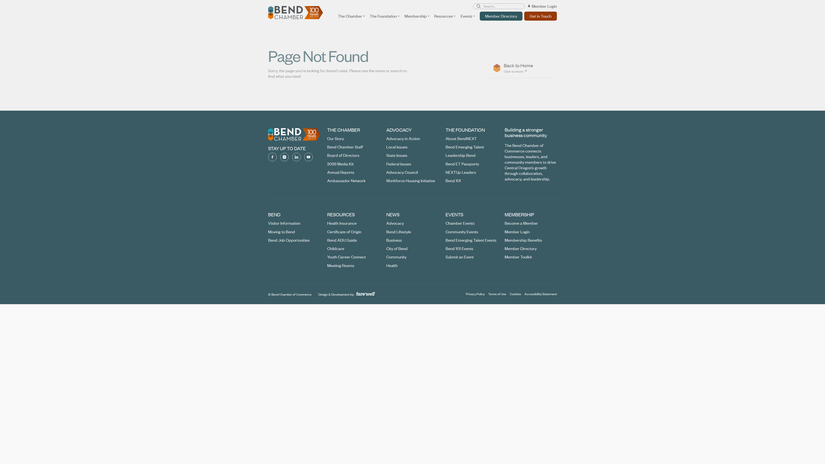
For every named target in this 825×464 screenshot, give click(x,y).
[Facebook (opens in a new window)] (272, 157)
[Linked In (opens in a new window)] (296, 157)
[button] (351, 16)
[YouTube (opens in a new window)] (308, 157)
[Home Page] (295, 12)
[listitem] (522, 68)
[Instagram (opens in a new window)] (284, 157)
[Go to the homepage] (294, 134)
